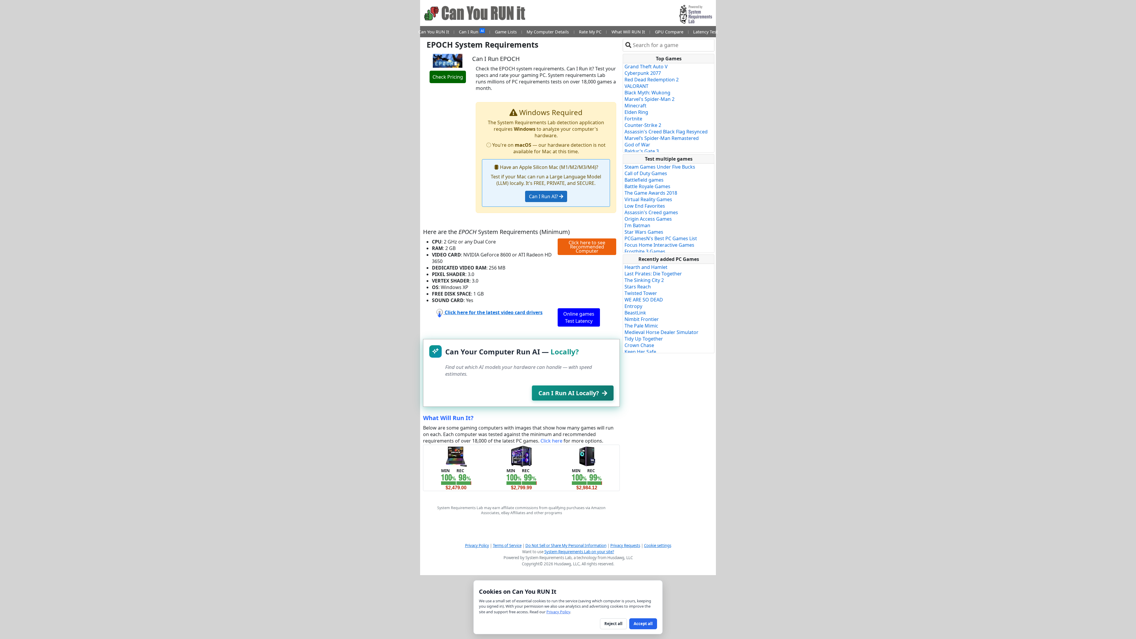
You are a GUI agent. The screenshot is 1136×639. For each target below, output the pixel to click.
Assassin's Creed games (651, 212)
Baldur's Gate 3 (642, 151)
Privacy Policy (477, 545)
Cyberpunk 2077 (643, 73)
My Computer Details (548, 32)
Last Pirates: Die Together (653, 273)
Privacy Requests (625, 545)
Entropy (633, 306)
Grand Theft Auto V (646, 66)
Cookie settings (657, 545)
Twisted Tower (641, 293)
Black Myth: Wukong (647, 92)
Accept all (643, 623)
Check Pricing (448, 77)
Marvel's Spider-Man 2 (649, 99)
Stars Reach (638, 286)
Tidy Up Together (644, 338)
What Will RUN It (628, 32)
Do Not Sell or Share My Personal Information (565, 545)
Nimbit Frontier (642, 319)
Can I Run (471, 31)
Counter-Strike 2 (643, 125)
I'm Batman (637, 225)
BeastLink (635, 312)
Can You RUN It (433, 32)
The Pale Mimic (641, 325)
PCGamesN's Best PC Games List (661, 238)
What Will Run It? (448, 418)
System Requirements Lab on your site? (579, 551)
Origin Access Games (648, 219)
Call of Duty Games (646, 173)
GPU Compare (669, 32)
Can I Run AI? (544, 196)
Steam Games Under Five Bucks (660, 167)
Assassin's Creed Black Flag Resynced (666, 131)
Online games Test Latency (578, 317)
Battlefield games (644, 180)
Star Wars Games (644, 232)
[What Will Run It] (456, 456)
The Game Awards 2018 (651, 193)
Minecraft (635, 105)
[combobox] (672, 45)
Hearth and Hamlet (646, 267)
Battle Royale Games (647, 186)
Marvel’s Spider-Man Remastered (662, 138)
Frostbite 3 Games (645, 251)
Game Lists (506, 32)
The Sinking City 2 (644, 280)
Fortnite (633, 118)
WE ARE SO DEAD (644, 299)
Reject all (613, 623)
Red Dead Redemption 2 (652, 79)
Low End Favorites (645, 206)
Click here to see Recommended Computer (587, 246)
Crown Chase (639, 345)
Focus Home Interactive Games (659, 245)
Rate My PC (590, 32)
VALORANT (636, 86)
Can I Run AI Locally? (568, 393)
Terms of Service (507, 545)
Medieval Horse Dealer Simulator (661, 332)
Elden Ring (636, 112)
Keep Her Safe (640, 351)
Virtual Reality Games (648, 199)
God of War (637, 144)
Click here (551, 441)
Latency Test (705, 32)
